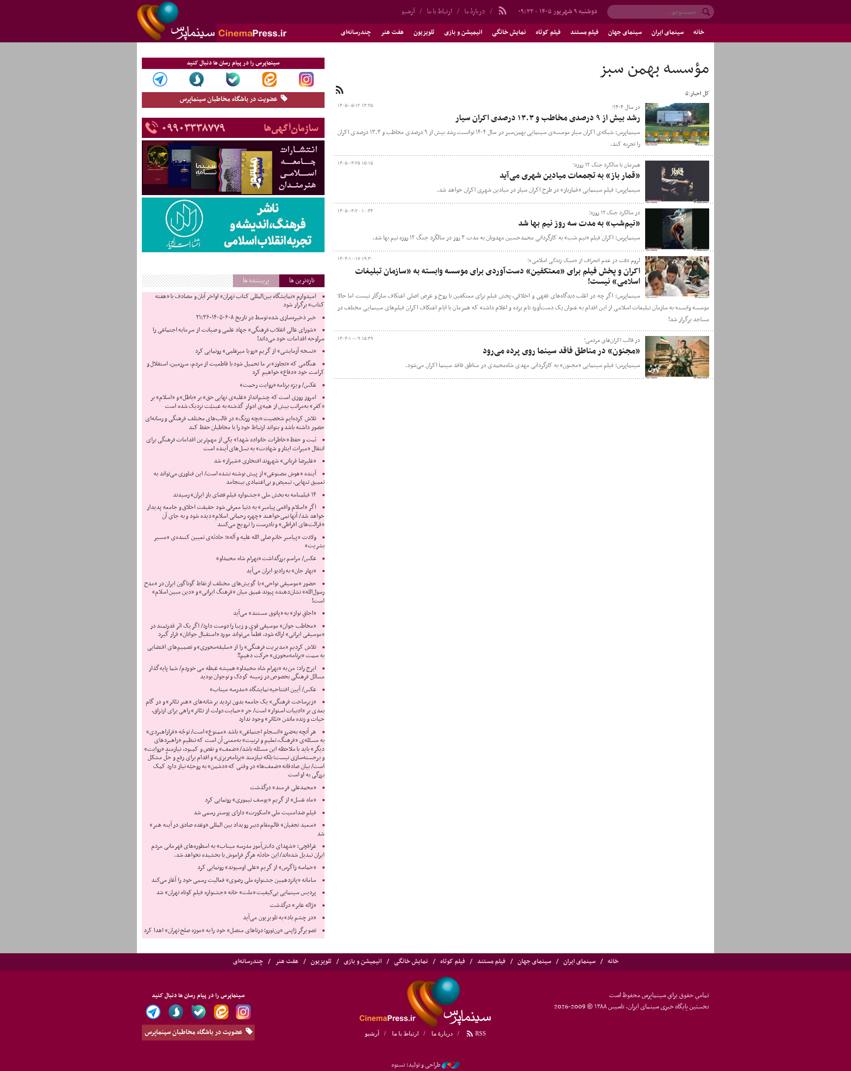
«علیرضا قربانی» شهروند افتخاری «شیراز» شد (265, 461)
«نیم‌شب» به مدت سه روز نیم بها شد (579, 224)
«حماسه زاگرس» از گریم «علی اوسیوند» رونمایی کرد (256, 867)
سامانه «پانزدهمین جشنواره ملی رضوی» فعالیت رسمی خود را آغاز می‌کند (233, 880)
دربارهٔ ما (474, 11)
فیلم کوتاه (548, 32)
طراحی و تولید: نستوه (416, 1065)
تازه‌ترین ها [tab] (302, 280)
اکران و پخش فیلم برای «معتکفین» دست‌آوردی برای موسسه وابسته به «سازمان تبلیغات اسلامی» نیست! (497, 277)
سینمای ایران (668, 32)
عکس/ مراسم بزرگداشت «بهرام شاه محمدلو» (266, 558)
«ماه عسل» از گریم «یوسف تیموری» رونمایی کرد (260, 800)
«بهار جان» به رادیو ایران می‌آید (281, 571)
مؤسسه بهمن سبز (654, 69)
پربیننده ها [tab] (256, 280)
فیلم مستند (584, 32)
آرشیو (408, 11)
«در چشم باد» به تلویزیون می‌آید (279, 917)
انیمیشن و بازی (463, 32)
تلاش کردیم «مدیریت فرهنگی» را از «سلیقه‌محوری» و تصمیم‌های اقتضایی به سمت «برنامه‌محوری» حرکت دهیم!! (235, 652)
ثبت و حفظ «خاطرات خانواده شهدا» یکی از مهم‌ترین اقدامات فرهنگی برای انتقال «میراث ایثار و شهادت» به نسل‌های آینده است (235, 444)
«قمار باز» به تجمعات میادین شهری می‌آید (569, 176)
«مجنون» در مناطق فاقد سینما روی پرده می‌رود (561, 351)
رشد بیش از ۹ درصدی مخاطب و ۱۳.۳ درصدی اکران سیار (547, 118)
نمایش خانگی (509, 32)
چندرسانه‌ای (356, 32)
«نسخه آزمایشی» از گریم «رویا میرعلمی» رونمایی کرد (255, 351)
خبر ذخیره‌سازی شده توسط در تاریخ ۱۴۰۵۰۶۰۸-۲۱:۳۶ (256, 317)
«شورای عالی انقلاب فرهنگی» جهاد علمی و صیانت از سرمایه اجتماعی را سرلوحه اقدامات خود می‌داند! (239, 334)
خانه (698, 32)
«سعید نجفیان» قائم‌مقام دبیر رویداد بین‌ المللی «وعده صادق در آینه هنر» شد (237, 829)
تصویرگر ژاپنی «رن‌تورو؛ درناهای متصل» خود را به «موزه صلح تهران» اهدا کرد (230, 930)
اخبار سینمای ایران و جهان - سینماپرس (235, 21)
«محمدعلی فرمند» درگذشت (283, 787)
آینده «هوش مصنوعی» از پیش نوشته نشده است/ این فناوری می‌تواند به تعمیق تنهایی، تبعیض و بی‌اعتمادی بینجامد (239, 478)
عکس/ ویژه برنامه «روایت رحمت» (278, 385)
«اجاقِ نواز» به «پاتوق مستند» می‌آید (274, 613)
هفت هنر (392, 32)
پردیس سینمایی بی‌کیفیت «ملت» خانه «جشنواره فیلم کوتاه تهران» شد (236, 892)
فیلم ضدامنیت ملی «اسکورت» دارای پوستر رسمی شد (255, 812)
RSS (480, 1033)
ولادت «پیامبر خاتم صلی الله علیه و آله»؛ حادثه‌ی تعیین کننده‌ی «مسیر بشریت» (239, 542)
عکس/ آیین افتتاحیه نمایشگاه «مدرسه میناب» (263, 689)
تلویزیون (424, 32)
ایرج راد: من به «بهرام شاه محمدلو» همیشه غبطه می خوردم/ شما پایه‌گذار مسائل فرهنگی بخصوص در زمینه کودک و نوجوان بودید (236, 673)
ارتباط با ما (439, 11)
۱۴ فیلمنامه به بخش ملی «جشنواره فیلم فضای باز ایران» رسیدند (244, 495)
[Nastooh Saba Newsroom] (450, 1065)
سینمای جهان (625, 32)
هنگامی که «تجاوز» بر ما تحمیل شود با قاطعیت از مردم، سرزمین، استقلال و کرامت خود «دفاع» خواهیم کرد (236, 368)
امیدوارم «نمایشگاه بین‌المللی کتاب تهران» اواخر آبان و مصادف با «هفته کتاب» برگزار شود (240, 301)
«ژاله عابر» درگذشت (293, 905)
